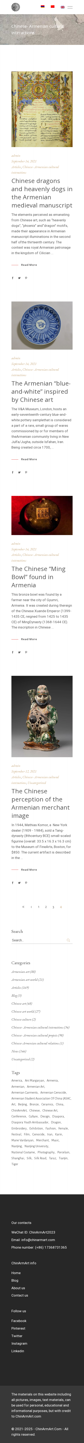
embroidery (19, 1128)
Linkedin (17, 1351)
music (55, 1140)
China (59, 1104)
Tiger (14, 1164)
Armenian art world (24, 979)
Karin (58, 1134)
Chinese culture (21, 1019)
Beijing (22, 1104)
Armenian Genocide (53, 1092)
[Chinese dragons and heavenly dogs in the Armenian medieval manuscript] (42, 109)
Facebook (18, 1321)
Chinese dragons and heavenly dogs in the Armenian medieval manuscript (42, 192)
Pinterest (18, 1328)
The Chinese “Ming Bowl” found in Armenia (38, 576)
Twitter (16, 1336)
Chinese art (18, 1003)
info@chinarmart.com (38, 1240)
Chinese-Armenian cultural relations (35, 1043)
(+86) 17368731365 (51, 1247)
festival (16, 1134)
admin (15, 155)
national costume (23, 1152)
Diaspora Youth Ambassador (29, 1122)
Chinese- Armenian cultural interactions (37, 1027)
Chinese (34, 1110)
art (13, 1104)
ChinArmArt (19, 1110)
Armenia (52, 1080)
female (63, 1128)
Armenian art (20, 971)
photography (46, 1152)
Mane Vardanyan (22, 1140)
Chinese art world (22, 1011)
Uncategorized (37, 782)
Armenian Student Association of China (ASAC (41, 1098)
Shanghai (17, 1158)
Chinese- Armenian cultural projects (34, 1035)
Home (16, 1273)
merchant (42, 1140)
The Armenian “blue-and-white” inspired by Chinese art (41, 391)
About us (18, 1288)
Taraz (52, 1158)
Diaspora (58, 1116)
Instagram (19, 1343)
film (27, 1134)
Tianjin (63, 1158)
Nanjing (16, 1146)
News (15, 1051)
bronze (34, 1104)
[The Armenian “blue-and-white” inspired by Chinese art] (42, 325)
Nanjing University (36, 1146)
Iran (49, 1134)
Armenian (17, 1086)
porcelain (63, 1152)
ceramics (47, 1104)
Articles (16, 167)
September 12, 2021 (23, 771)
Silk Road (40, 1158)
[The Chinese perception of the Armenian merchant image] (42, 716)
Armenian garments (24, 1092)
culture (33, 1116)
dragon (56, 1122)
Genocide (38, 1134)
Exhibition (36, 1128)
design (45, 1116)
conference (18, 1116)
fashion (50, 1128)
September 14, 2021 (23, 161)
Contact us (19, 1295)
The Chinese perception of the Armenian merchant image (40, 803)
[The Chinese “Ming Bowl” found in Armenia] (42, 515)
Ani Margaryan (34, 1080)
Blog (14, 995)
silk (29, 1158)
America (16, 1080)
